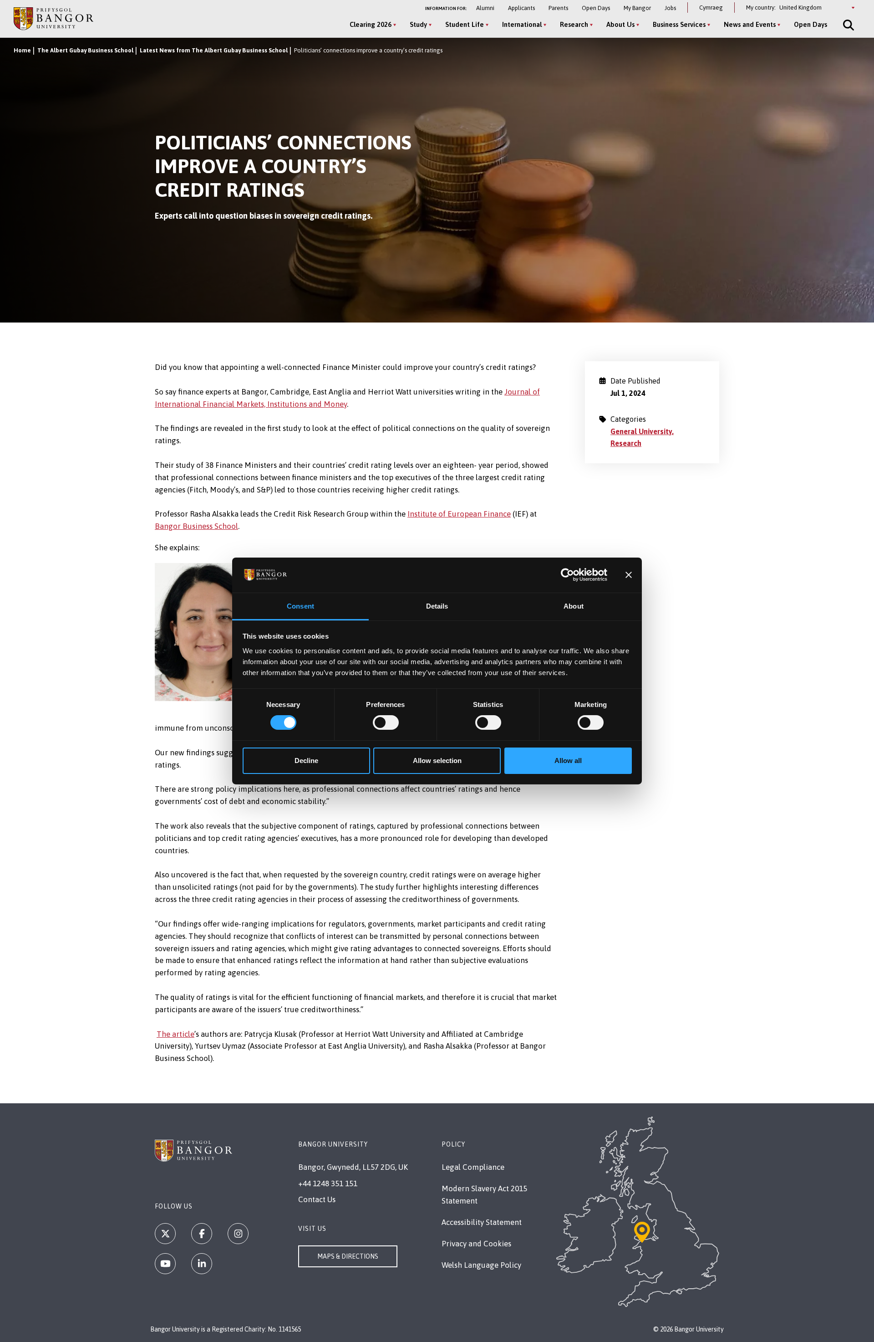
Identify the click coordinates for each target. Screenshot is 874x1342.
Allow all (568, 760)
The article (175, 1034)
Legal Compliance (473, 1167)
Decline (306, 760)
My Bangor (637, 8)
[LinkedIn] (201, 1263)
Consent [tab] (300, 606)
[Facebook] (201, 1233)
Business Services (679, 24)
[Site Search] (847, 25)
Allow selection (437, 760)
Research (574, 24)
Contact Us (316, 1199)
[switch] (386, 722)
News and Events (750, 24)
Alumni (485, 8)
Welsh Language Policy (481, 1265)
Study (418, 24)
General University (641, 431)
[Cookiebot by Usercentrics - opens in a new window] (567, 575)
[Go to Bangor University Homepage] (53, 18)
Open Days (596, 8)
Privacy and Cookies (476, 1243)
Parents (558, 8)
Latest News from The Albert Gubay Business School (214, 50)
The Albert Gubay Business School (85, 50)
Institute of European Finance (459, 513)
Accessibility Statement (482, 1222)
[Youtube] (165, 1263)
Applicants (521, 8)
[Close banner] (628, 575)
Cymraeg (711, 7)
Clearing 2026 (370, 24)
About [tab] (574, 606)
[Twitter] (165, 1233)
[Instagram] (238, 1233)
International (522, 24)
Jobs (670, 8)
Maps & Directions (347, 1256)
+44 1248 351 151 (327, 1183)
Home (22, 50)
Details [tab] (437, 606)
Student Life (464, 24)
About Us (620, 24)
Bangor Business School (196, 526)
